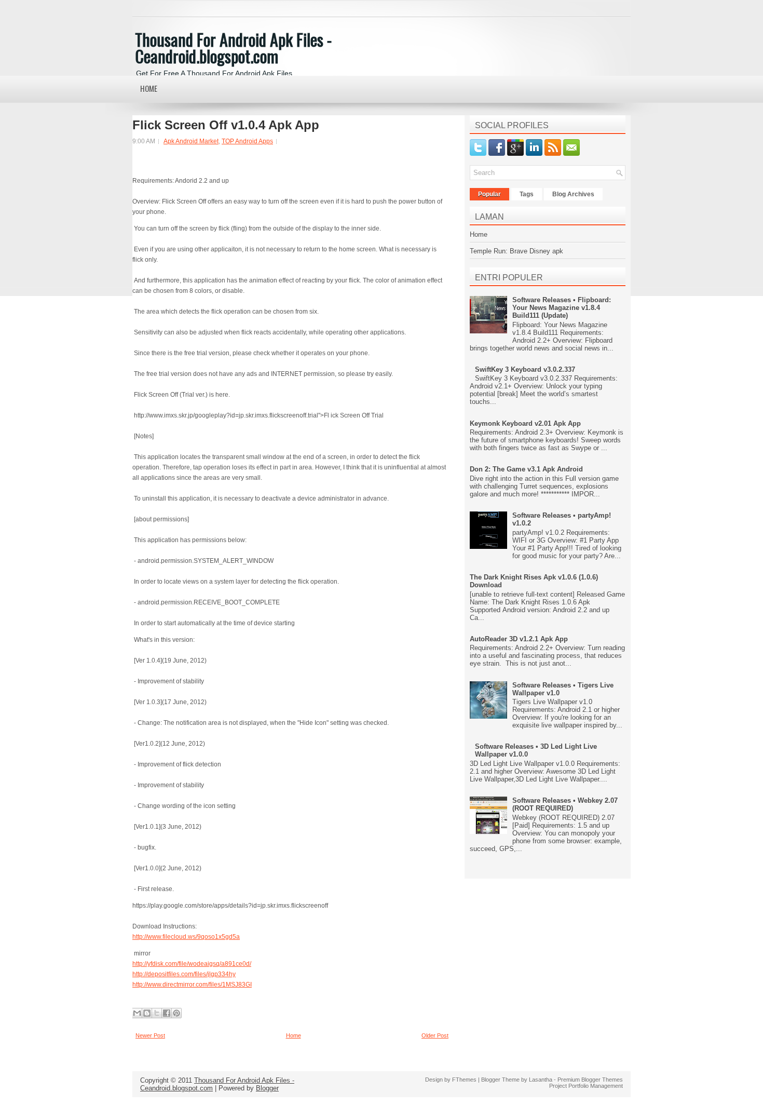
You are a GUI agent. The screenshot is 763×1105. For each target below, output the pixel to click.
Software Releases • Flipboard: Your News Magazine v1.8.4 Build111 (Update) (561, 307)
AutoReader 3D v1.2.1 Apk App (519, 639)
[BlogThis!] (147, 1013)
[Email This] (137, 1013)
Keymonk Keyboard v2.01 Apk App (525, 423)
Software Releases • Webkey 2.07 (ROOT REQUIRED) (565, 804)
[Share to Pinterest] (176, 1013)
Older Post (434, 1035)
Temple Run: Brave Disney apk (516, 251)
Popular (489, 194)
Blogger (267, 1088)
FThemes (464, 1079)
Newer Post (150, 1035)
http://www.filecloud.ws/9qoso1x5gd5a (186, 936)
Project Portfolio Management (586, 1086)
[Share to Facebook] (166, 1013)
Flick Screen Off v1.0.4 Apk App (225, 125)
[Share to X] (157, 1013)
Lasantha (540, 1079)
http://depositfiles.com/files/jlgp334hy (184, 974)
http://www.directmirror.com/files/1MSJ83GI (192, 984)
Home (148, 88)
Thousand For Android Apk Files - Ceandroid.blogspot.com (233, 47)
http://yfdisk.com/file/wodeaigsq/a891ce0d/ (191, 963)
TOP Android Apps (247, 141)
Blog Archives (573, 194)
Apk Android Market (191, 141)
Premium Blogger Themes (590, 1079)
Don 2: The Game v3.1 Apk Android (526, 469)
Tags (527, 194)
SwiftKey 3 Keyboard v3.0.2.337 (525, 369)
